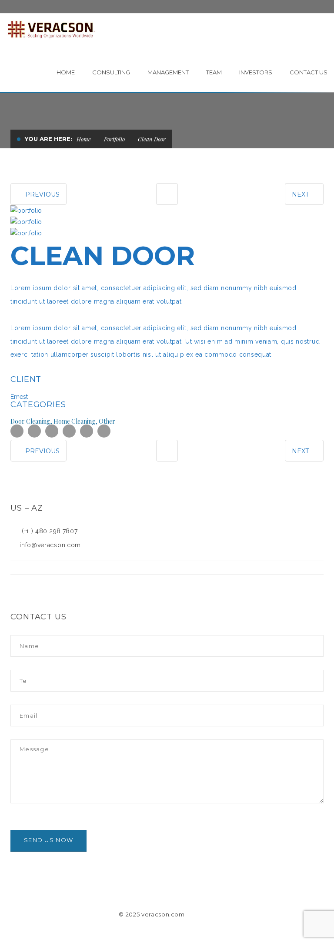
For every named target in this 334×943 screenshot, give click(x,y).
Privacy (204, 914)
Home (84, 139)
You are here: (48, 138)
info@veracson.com (48, 545)
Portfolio (114, 139)
